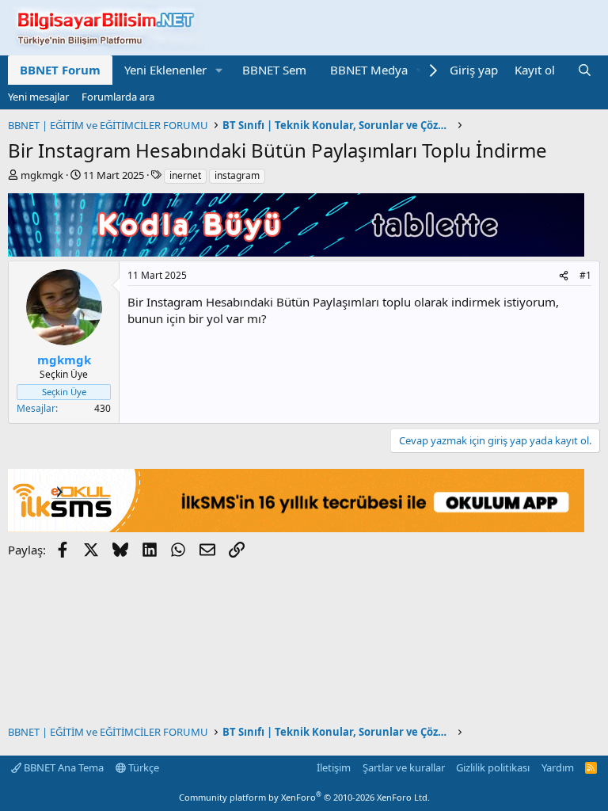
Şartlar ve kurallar (404, 767)
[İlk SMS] (296, 527)
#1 (585, 275)
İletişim (334, 767)
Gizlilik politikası (493, 767)
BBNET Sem (274, 70)
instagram (237, 175)
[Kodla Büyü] (296, 252)
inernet (185, 175)
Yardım (558, 767)
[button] (219, 70)
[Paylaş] (563, 276)
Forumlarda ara (118, 96)
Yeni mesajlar (38, 96)
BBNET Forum (60, 70)
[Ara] (584, 70)
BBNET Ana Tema (62, 767)
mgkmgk (42, 175)
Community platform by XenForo (304, 797)
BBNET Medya (369, 70)
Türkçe (142, 767)
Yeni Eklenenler (165, 70)
